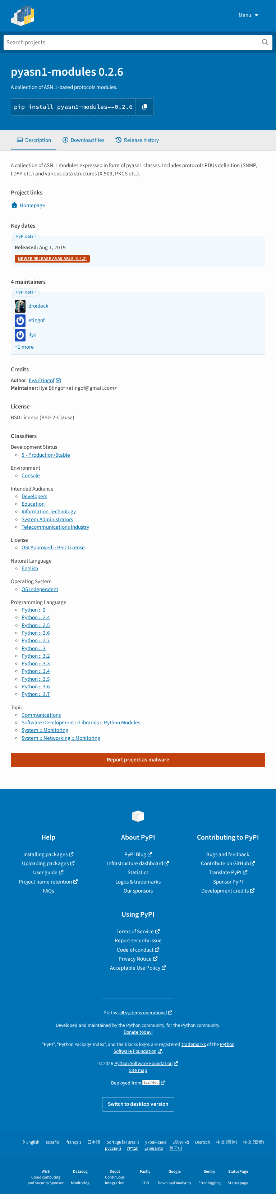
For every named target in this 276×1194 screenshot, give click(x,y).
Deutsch (202, 1142)
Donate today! (138, 1032)
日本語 (93, 1142)
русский (113, 1148)
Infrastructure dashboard (135, 863)
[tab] (33, 140)
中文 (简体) (226, 1142)
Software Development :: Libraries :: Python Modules (81, 722)
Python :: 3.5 (36, 679)
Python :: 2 (34, 610)
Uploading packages (45, 863)
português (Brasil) (122, 1142)
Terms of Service (135, 931)
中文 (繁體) (253, 1142)
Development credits (225, 891)
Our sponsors (138, 891)
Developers (34, 496)
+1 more (24, 347)
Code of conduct (135, 950)
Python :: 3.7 (36, 694)
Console (31, 475)
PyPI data (24, 236)
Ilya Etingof (41, 380)
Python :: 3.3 (36, 663)
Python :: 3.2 (36, 656)
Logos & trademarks (138, 882)
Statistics (138, 872)
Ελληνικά (180, 1142)
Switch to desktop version (138, 1104)
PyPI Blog (135, 854)
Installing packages (45, 854)
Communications (41, 715)
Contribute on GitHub (225, 863)
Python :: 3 (34, 648)
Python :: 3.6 (36, 686)
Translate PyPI (225, 872)
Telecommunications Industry (55, 527)
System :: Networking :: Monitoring (61, 738)
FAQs (48, 891)
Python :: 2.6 (36, 633)
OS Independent (40, 589)
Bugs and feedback (227, 854)
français (73, 1142)
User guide (45, 872)
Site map (138, 1070)
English (30, 568)
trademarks (193, 1044)
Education (33, 504)
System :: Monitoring (45, 730)
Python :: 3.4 (36, 671)
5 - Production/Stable (46, 455)
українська (155, 1142)
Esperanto (153, 1148)
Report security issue (138, 940)
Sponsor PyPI (228, 882)
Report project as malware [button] (138, 760)
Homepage (32, 205)
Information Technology (49, 511)
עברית (132, 1148)
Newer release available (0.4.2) (52, 259)
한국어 (175, 1148)
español (53, 1142)
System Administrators (47, 519)
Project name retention (45, 882)
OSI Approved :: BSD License (53, 547)
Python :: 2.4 (36, 617)
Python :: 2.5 (36, 625)
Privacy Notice (135, 959)
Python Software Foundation (143, 1063)
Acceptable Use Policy (135, 968)
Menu (245, 15)
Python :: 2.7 (36, 640)
